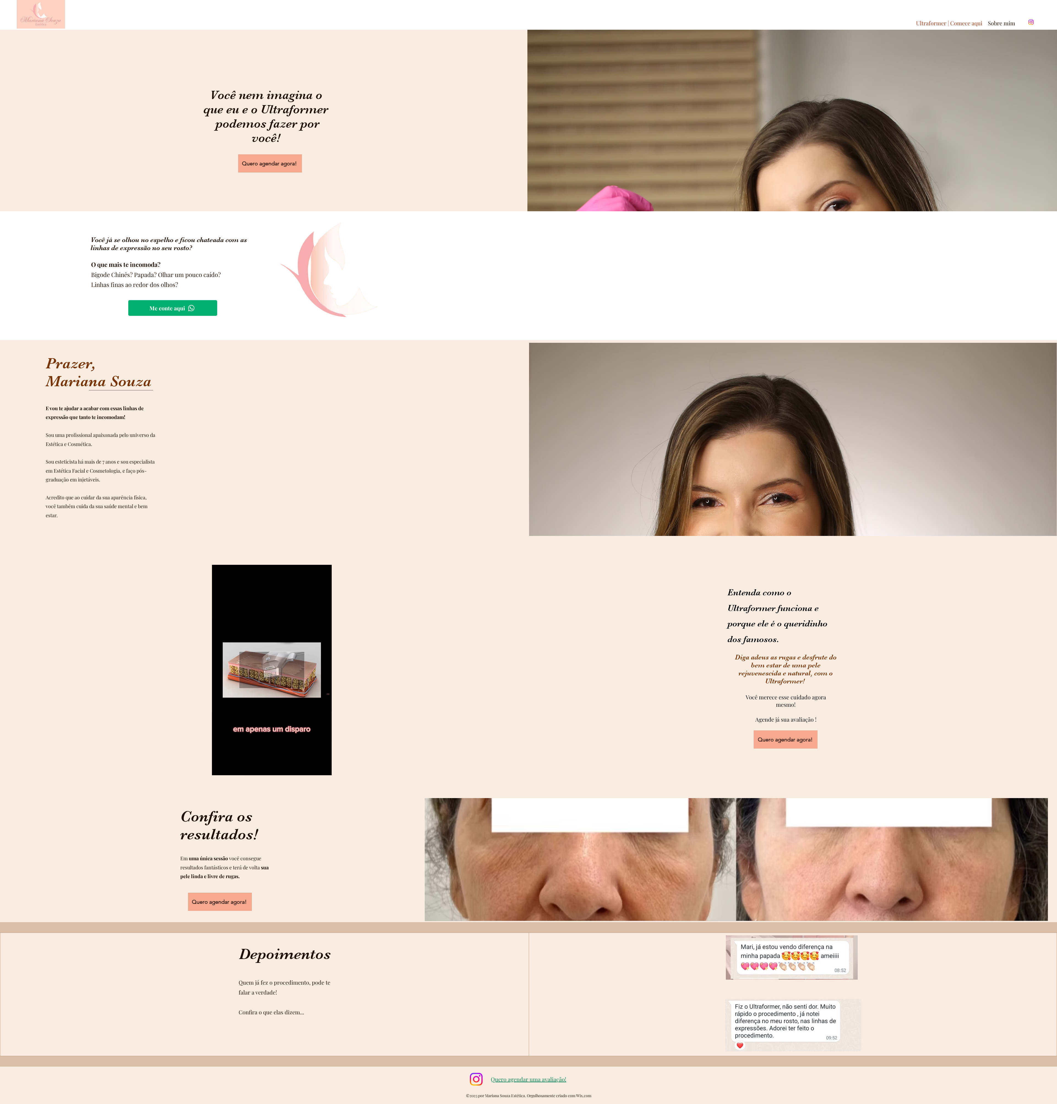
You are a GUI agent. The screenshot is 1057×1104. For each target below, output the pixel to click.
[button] (325, 769)
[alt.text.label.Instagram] (1031, 22)
